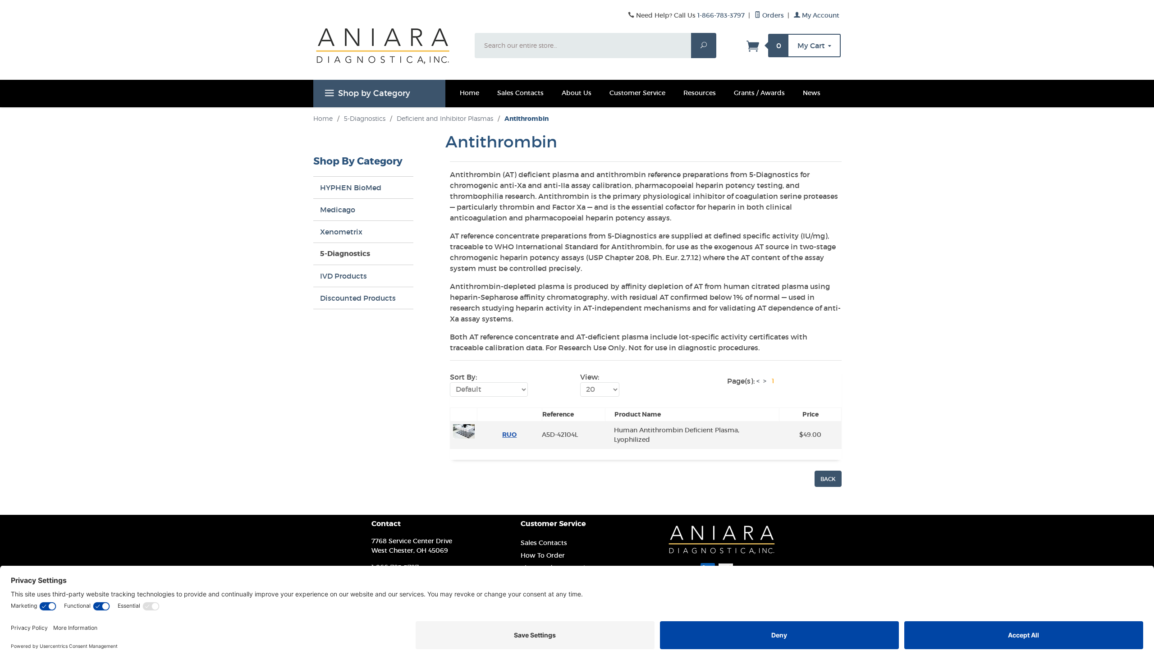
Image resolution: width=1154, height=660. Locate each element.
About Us (576, 93)
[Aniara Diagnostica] (388, 53)
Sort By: (463, 376)
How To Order (543, 555)
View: (589, 376)
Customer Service (637, 93)
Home (469, 93)
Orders (772, 15)
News (811, 93)
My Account (819, 15)
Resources (699, 93)
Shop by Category (374, 93)
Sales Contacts (520, 93)
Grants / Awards (759, 93)
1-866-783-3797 (721, 15)
